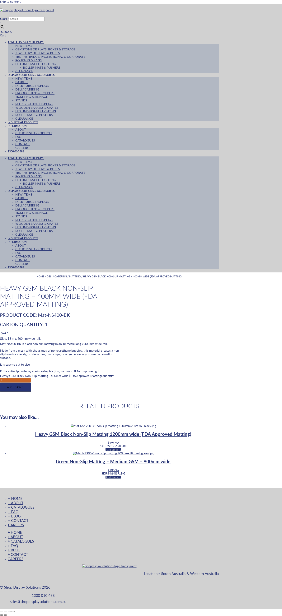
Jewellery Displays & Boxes (37, 53)
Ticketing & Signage (31, 96)
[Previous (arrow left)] (1, 615)
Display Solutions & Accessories (31, 75)
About (20, 129)
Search (4, 18)
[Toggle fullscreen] (5, 611)
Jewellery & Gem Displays (26, 42)
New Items (23, 45)
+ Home (15, 499)
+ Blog (14, 516)
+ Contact (18, 521)
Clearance (24, 187)
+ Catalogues (21, 507)
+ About (15, 503)
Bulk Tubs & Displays (32, 85)
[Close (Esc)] (13, 611)
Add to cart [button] (113, 449)
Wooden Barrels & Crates (36, 107)
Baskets (21, 82)
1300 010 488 (16, 151)
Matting (75, 277)
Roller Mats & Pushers (41, 67)
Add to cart (15, 387)
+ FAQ (13, 512)
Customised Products (33, 133)
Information (17, 126)
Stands (21, 100)
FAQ (18, 136)
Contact (22, 144)
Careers (22, 263)
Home (40, 277)
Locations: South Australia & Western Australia (181, 574)
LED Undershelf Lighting (35, 64)
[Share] (9, 611)
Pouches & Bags (28, 60)
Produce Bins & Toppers (34, 93)
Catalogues (25, 140)
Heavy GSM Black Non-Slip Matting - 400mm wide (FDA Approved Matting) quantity (57, 375)
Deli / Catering (27, 89)
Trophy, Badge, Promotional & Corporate (50, 56)
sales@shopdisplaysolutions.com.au (38, 602)
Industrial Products (23, 238)
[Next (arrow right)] (5, 615)
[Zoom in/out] (1, 611)
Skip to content (10, 1)
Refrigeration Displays (34, 104)
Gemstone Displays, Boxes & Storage (45, 49)
